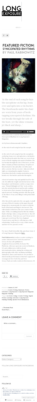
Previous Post (8, 307)
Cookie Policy (6, 394)
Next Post (5, 310)
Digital (31, 296)
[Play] (4, 132)
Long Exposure (13, 291)
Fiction (27, 290)
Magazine (5, 293)
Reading (9, 299)
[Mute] (28, 132)
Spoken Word (17, 299)
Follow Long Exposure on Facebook (18, 365)
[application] (18, 132)
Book (10, 296)
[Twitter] (7, 35)
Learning (9, 298)
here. (23, 233)
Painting (10, 293)
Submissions (25, 299)
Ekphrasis (21, 290)
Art (8, 296)
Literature (5, 291)
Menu (18, 27)
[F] (3, 35)
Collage (15, 296)
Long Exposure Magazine (26, 291)
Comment (29, 336)
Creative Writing (13, 290)
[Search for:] (12, 377)
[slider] (31, 131)
